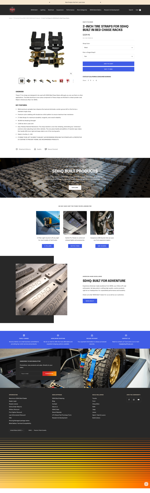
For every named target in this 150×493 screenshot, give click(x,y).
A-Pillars (47, 246)
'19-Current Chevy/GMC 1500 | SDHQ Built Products (26, 18)
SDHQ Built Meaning (58, 398)
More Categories (82, 10)
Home (10, 18)
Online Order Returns (15, 407)
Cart (138, 10)
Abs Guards (102, 246)
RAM (93, 407)
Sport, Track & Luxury (99, 415)
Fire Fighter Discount (15, 412)
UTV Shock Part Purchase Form (61, 415)
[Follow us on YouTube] (138, 399)
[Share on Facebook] (88, 80)
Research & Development (111, 10)
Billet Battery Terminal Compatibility (20, 423)
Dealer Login (13, 401)
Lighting (42, 10)
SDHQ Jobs (55, 409)
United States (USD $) (15, 430)
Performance (70, 10)
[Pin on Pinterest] (90, 80)
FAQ (10, 418)
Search (131, 10)
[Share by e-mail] (96, 80)
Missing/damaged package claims (19, 420)
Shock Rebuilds (57, 412)
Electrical (51, 10)
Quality (39, 149)
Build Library (96, 418)
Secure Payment (53, 149)
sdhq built (90, 301)
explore (75, 187)
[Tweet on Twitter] (93, 80)
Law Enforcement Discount (17, 415)
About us (55, 407)
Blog (53, 401)
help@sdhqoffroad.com (126, 344)
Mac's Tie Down (88, 22)
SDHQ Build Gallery (95, 10)
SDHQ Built (34, 10)
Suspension (60, 10)
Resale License (13, 404)
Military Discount (14, 409)
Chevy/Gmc (95, 404)
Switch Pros (75, 246)
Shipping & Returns (25, 149)
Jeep (93, 409)
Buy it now (108, 69)
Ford (93, 401)
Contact (54, 404)
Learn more (81, 2)
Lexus (94, 412)
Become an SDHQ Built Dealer (18, 398)
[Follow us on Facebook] (129, 399)
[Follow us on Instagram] (133, 399)
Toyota (94, 398)
